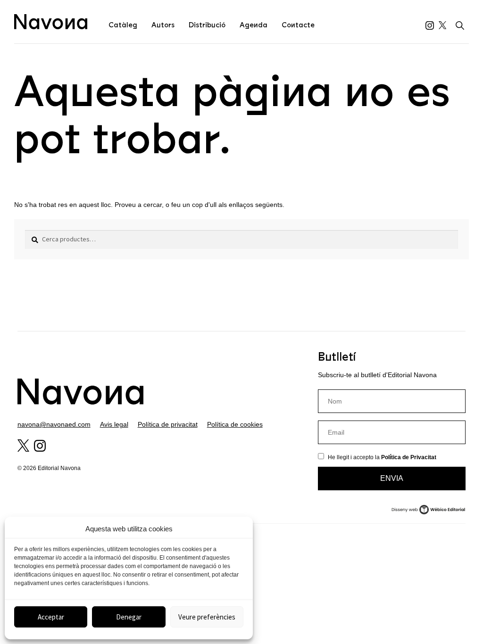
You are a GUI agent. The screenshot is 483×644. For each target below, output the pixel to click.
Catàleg (122, 25)
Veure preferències (206, 616)
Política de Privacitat (408, 457)
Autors (163, 25)
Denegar (129, 616)
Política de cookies (235, 424)
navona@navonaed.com (54, 424)
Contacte (298, 25)
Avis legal (114, 424)
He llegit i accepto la (382, 457)
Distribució (207, 25)
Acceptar (51, 616)
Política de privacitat (168, 424)
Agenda (253, 25)
